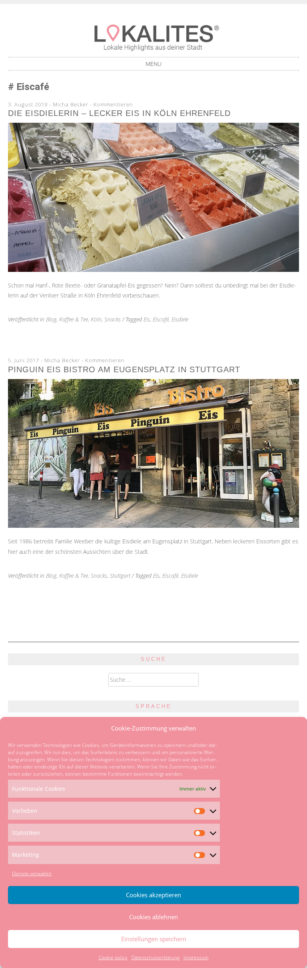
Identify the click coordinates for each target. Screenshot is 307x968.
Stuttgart (120, 575)
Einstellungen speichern (153, 939)
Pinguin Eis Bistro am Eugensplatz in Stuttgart (124, 369)
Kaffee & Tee (73, 319)
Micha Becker (70, 104)
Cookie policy (113, 957)
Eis (147, 319)
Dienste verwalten (32, 873)
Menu (153, 64)
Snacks (112, 319)
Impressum (196, 957)
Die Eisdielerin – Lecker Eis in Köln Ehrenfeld (119, 113)
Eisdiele (179, 319)
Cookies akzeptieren (153, 895)
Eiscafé (161, 319)
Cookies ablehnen (153, 917)
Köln (96, 319)
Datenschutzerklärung (155, 957)
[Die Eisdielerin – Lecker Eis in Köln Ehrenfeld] (153, 269)
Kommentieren (113, 104)
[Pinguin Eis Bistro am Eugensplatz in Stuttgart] (153, 525)
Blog (51, 319)
